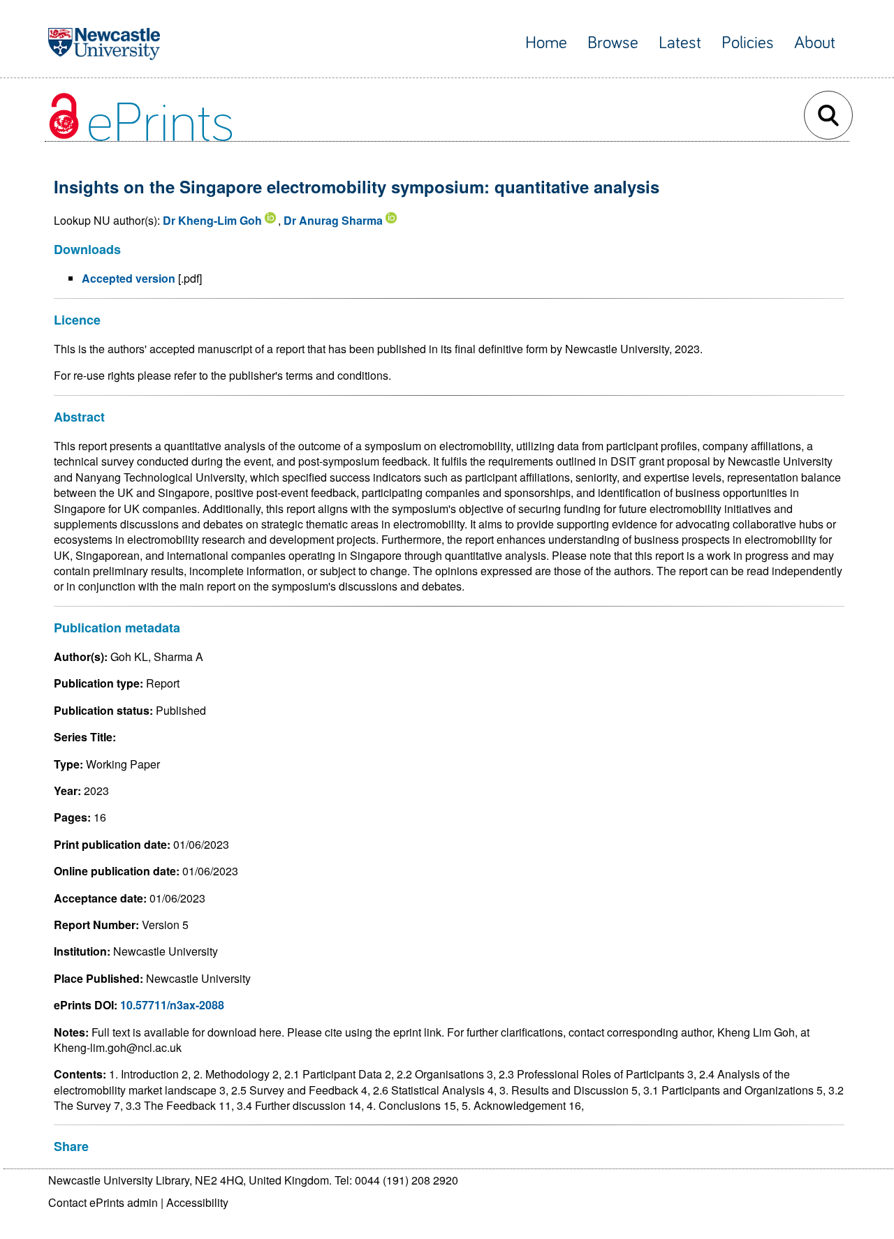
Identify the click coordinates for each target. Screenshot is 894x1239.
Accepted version (128, 278)
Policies (747, 43)
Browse (612, 43)
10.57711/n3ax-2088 (172, 1005)
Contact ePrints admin (103, 1202)
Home (546, 43)
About (814, 43)
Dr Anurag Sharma (333, 220)
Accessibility (197, 1202)
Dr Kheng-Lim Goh (212, 220)
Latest (680, 43)
